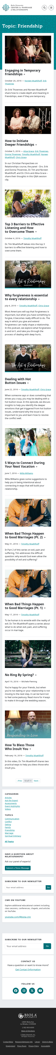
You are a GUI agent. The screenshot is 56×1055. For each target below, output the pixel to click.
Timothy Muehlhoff (31, 154)
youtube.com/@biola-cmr (18, 916)
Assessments (11, 803)
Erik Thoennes (41, 151)
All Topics (9, 841)
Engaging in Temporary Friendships (22, 72)
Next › (36, 780)
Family (8, 827)
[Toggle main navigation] (51, 7)
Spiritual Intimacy (13, 836)
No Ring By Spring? (19, 675)
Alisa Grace (28, 151)
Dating (8, 824)
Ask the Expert (11, 800)
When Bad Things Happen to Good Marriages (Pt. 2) (24, 535)
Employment (10, 1046)
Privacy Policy (34, 1046)
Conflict (8, 821)
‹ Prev (19, 780)
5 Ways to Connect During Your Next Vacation (25, 465)
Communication (12, 818)
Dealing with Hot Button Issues (18, 381)
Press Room (21, 1046)
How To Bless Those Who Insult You (19, 747)
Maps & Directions (28, 1031)
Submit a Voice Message (17, 868)
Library (37, 1042)
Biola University (28, 1015)
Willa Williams (26, 473)
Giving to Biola (47, 1042)
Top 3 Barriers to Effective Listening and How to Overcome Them (24, 228)
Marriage (9, 833)
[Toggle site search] (44, 7)
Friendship (10, 830)
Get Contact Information (28, 969)
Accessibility (45, 1046)
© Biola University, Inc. (28, 1034)
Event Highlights (12, 806)
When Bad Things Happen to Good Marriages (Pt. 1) (24, 606)
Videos (8, 809)
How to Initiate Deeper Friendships (19, 143)
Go (48, 887)
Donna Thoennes (13, 154)
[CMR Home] (17, 7)
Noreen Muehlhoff (33, 80)
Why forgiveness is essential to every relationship (26, 297)
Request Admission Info (24, 1042)
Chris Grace (21, 157)
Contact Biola (8, 1042)
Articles (8, 797)
